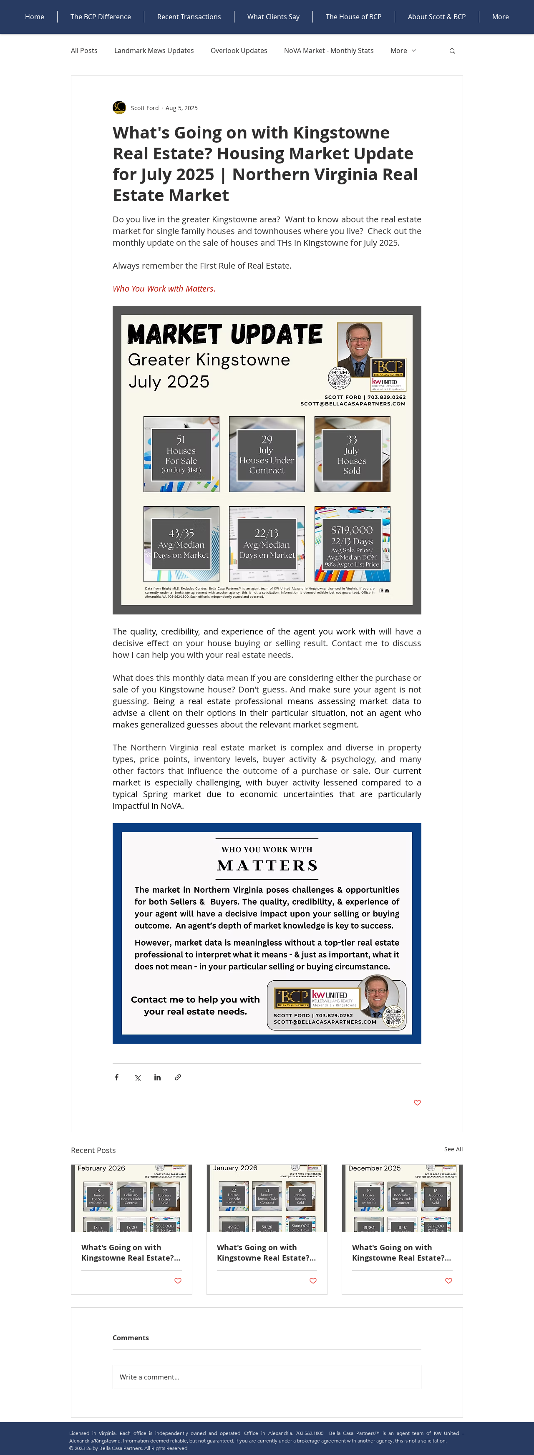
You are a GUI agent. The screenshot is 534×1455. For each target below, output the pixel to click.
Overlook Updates (239, 50)
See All (453, 1149)
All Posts (84, 50)
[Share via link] (178, 1077)
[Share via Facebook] (117, 1077)
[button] (452, 50)
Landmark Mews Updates (154, 50)
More (398, 50)
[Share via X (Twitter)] (137, 1077)
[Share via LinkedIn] (157, 1077)
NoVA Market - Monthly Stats (329, 50)
